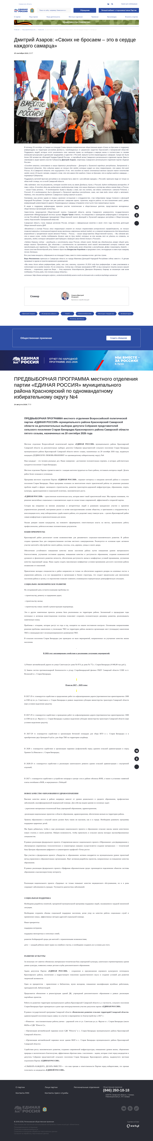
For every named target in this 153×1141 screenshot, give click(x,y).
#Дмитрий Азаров (28, 313)
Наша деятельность (53, 17)
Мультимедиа (111, 17)
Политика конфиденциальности (26, 1129)
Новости (41, 29)
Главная (17, 29)
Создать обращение (118, 338)
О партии (17, 17)
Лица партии (33, 17)
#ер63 (67, 313)
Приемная (94, 17)
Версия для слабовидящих (129, 4)
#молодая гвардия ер (106, 313)
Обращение (85, 10)
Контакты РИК (22, 1093)
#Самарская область (49, 313)
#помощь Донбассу (77, 319)
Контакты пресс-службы (56, 1093)
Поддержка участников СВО (76, 22)
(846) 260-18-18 (116, 1090)
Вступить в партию (131, 17)
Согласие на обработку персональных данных (31, 1133)
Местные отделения (76, 17)
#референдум (126, 313)
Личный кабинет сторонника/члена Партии (118, 10)
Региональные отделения (86, 1087)
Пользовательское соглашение (25, 1127)
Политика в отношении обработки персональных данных (35, 1131)
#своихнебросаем (84, 313)
